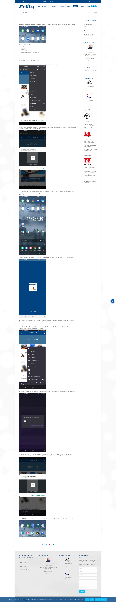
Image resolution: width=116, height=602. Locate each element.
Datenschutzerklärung (101, 599)
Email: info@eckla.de (54, 1)
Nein (92, 599)
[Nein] (114, 599)
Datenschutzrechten (83, 564)
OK (87, 599)
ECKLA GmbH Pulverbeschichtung (29, 1)
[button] (88, 60)
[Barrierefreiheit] (113, 301)
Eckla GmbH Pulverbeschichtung (90, 121)
